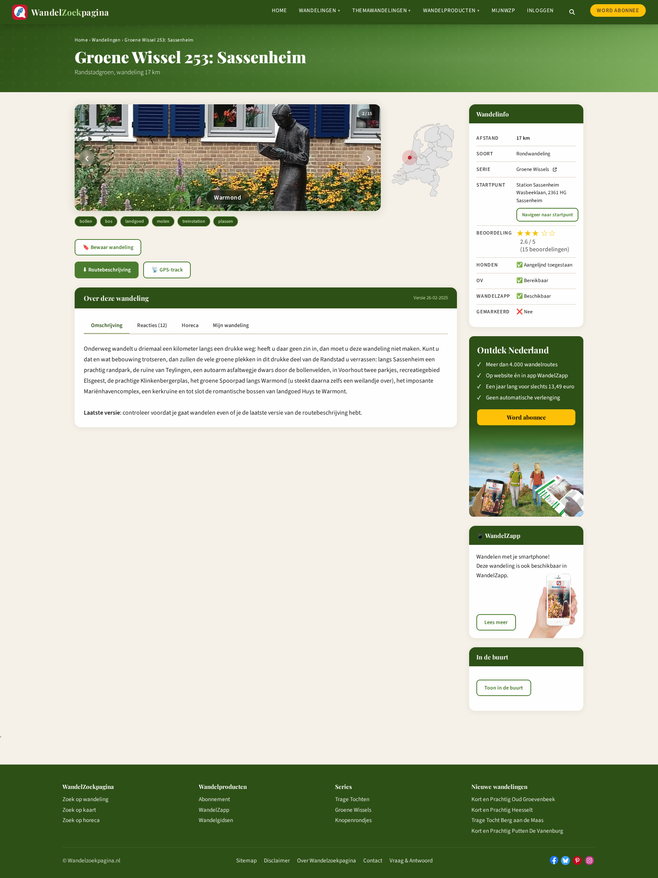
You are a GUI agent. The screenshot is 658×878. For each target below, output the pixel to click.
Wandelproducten (451, 10)
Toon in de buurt (503, 687)
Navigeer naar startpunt (547, 214)
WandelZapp (214, 810)
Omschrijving (106, 325)
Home (279, 10)
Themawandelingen (381, 10)
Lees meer (496, 622)
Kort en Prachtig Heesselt (502, 810)
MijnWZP (503, 10)
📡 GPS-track (167, 270)
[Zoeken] (572, 12)
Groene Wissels (532, 169)
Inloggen (540, 10)
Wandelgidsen (216, 820)
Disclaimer (277, 860)
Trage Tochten (352, 799)
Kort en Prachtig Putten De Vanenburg (517, 831)
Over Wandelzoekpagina (326, 860)
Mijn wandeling (231, 325)
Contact (372, 860)
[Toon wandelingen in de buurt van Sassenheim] (409, 157)
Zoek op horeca (81, 820)
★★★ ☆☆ (536, 233)
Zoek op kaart (79, 810)
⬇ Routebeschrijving (107, 270)
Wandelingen (319, 10)
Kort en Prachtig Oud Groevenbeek (513, 799)
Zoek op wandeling (85, 799)
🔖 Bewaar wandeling (108, 247)
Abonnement (214, 799)
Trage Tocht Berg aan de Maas (507, 820)
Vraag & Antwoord (411, 860)
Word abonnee (618, 10)
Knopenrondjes (353, 820)
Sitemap (246, 860)
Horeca (190, 325)
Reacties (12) (152, 325)
